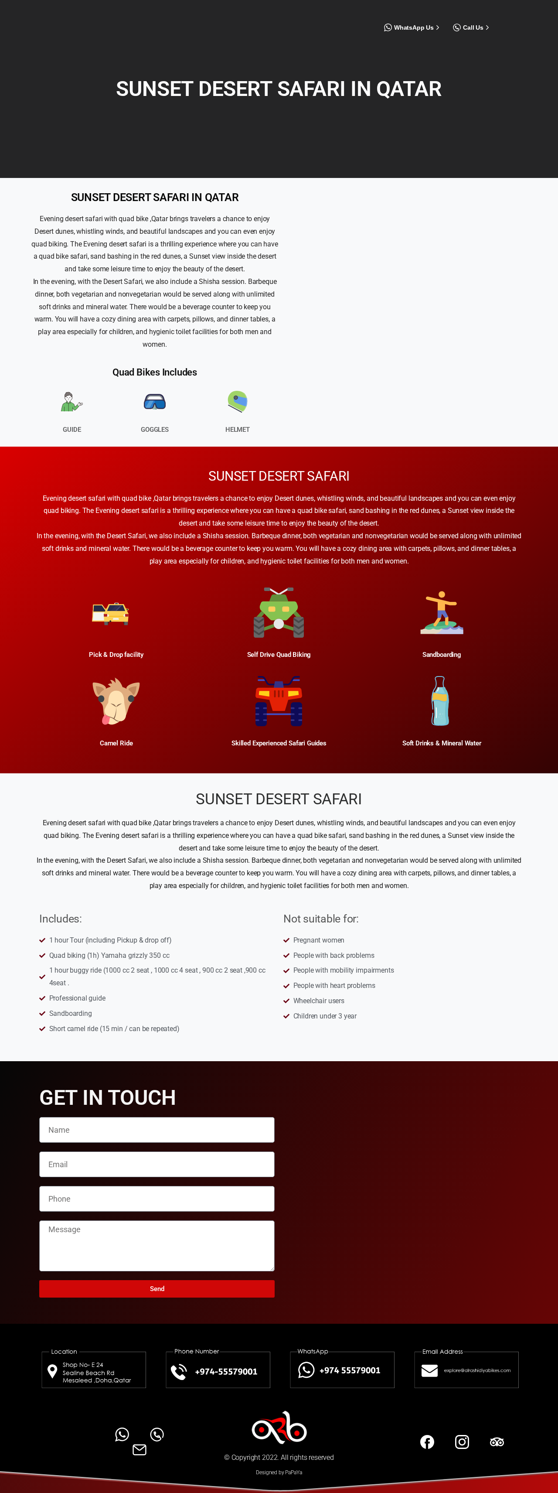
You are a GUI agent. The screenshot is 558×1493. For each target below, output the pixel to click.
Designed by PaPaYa (279, 1472)
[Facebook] (505, 19)
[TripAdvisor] (534, 19)
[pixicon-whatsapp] (122, 1434)
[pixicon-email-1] (139, 1449)
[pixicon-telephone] (157, 1434)
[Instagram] (520, 19)
